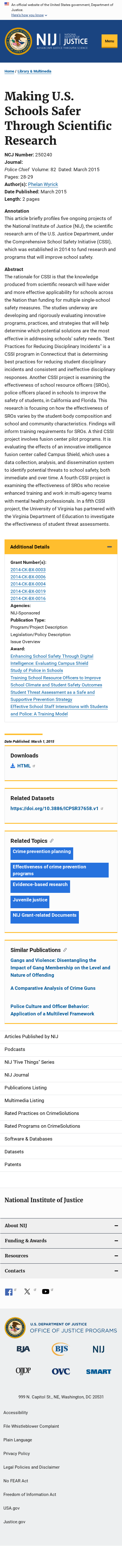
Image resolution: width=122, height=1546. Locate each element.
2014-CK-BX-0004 (28, 584)
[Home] (62, 41)
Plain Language (17, 1439)
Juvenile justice (30, 900)
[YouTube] (47, 1293)
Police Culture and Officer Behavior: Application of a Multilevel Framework (52, 1010)
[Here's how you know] (61, 10)
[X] (29, 1293)
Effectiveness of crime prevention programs (49, 870)
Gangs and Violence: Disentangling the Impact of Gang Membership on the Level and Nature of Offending (60, 967)
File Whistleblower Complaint (31, 1426)
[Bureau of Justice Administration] (23, 1353)
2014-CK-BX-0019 (28, 591)
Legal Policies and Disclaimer (31, 1467)
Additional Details (30, 547)
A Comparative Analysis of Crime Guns (53, 988)
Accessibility (15, 1412)
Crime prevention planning (42, 851)
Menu (109, 41)
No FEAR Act (15, 1480)
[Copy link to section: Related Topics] (50, 840)
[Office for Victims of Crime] (61, 1375)
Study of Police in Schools (36, 670)
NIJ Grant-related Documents (45, 915)
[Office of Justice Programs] (18, 41)
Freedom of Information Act (29, 1494)
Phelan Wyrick (43, 184)
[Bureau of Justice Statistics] (61, 1357)
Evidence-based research (40, 884)
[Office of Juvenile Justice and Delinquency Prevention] (23, 1376)
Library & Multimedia (34, 71)
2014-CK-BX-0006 (28, 577)
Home (9, 71)
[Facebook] (11, 1293)
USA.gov (11, 1508)
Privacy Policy (16, 1453)
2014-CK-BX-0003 (28, 569)
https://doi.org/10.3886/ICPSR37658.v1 (55, 808)
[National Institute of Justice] (98, 1353)
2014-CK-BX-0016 (28, 598)
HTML (24, 766)
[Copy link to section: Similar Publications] (64, 949)
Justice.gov (14, 1521)
